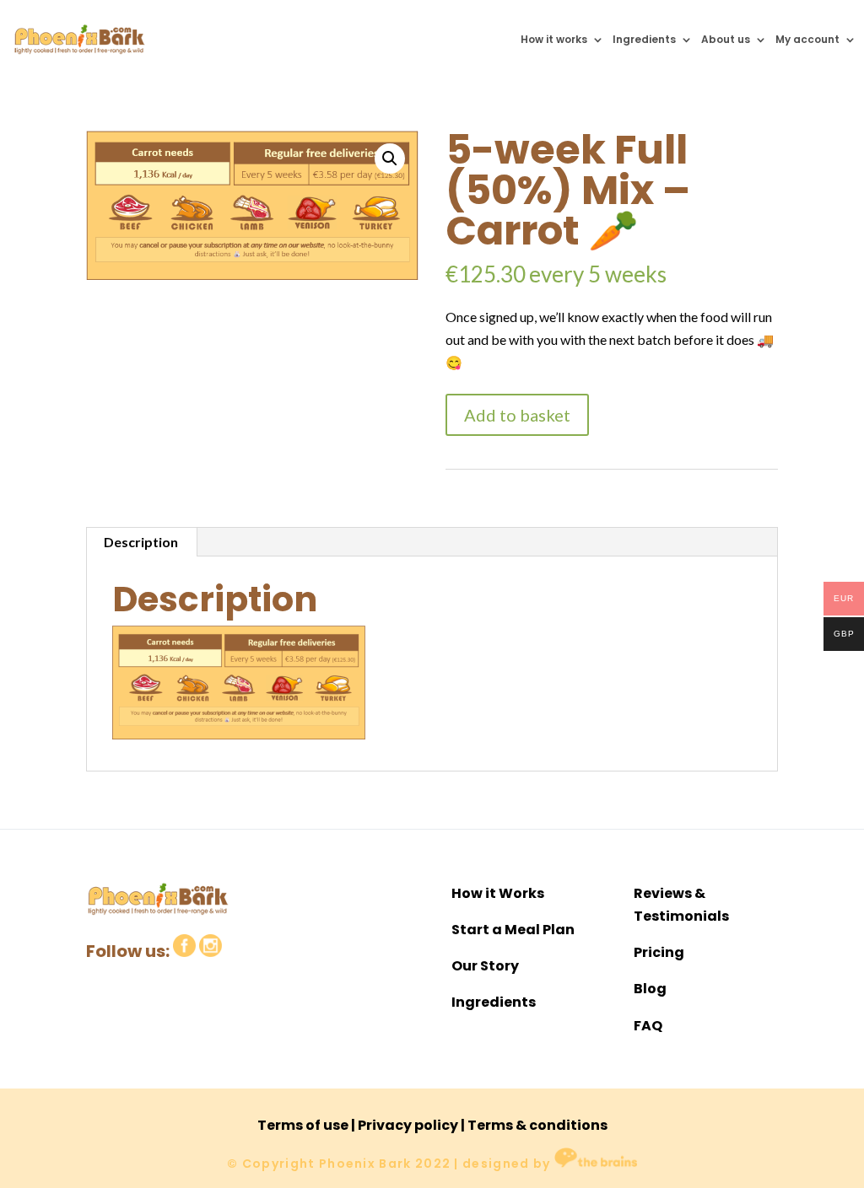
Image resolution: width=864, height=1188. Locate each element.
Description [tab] (141, 542)
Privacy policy (408, 1125)
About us (725, 39)
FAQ (648, 1025)
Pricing (659, 952)
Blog (650, 988)
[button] (390, 158)
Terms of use (302, 1125)
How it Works (497, 893)
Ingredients (644, 39)
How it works (554, 39)
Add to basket (517, 415)
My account (807, 39)
